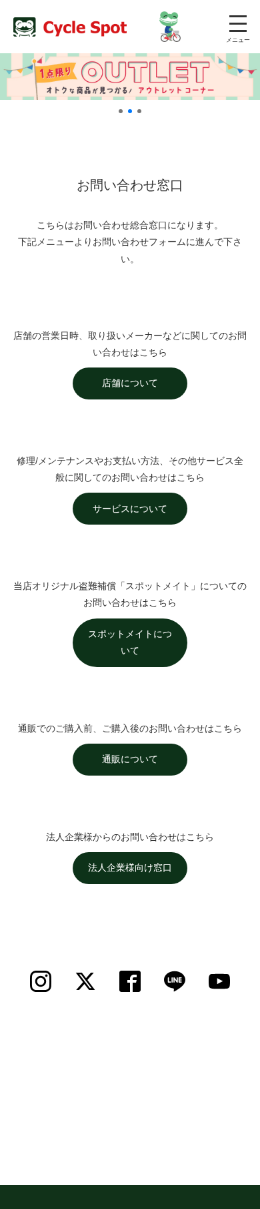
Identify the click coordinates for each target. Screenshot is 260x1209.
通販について (130, 759)
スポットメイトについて (130, 642)
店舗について (130, 382)
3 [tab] (139, 111)
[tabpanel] (130, 76)
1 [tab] (121, 111)
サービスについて (130, 508)
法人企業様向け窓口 (130, 867)
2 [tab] (130, 111)
